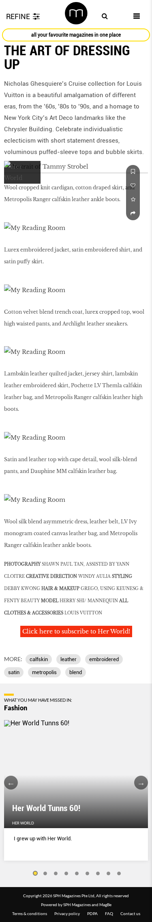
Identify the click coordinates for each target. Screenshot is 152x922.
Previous (11, 783)
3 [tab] (56, 874)
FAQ (109, 913)
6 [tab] (88, 874)
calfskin (39, 659)
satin (13, 672)
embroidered (104, 659)
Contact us (130, 913)
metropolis (44, 672)
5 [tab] (77, 874)
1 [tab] (35, 874)
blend (75, 672)
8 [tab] (109, 874)
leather (68, 659)
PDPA (92, 913)
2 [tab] (45, 874)
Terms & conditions (29, 913)
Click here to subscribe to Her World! (76, 631)
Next (141, 783)
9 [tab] (119, 874)
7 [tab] (98, 874)
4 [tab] (66, 874)
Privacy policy (67, 913)
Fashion (15, 708)
